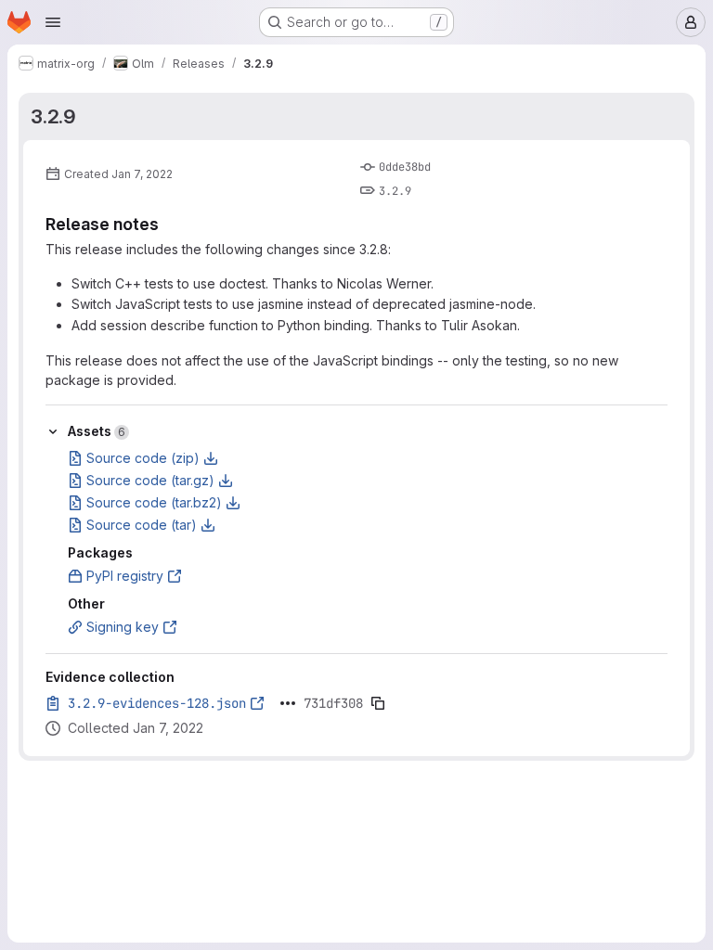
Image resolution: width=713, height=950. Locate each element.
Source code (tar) (141, 525)
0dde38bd (405, 167)
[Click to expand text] (288, 703)
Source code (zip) (143, 458)
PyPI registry (124, 576)
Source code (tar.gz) (150, 480)
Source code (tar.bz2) (154, 502)
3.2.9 (53, 116)
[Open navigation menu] (53, 22)
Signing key (122, 627)
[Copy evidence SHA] (378, 703)
